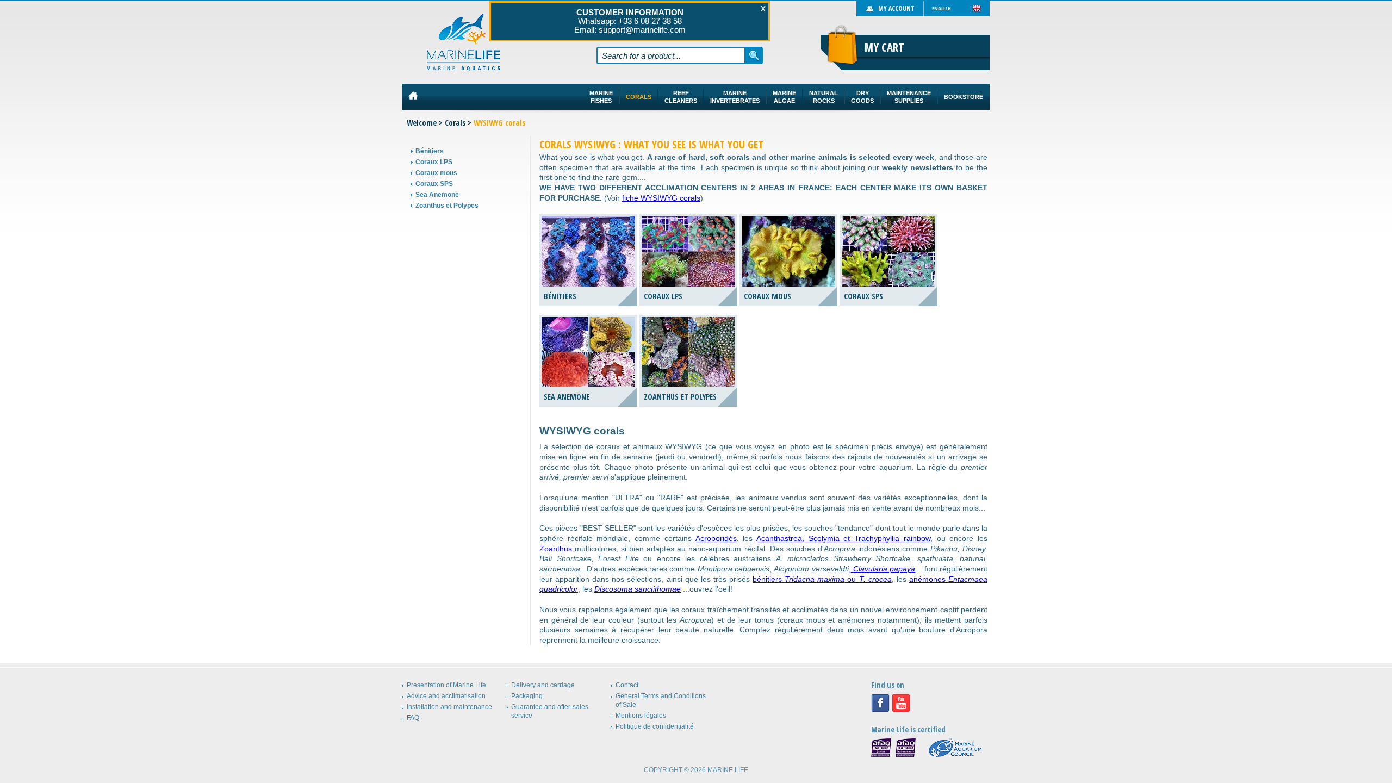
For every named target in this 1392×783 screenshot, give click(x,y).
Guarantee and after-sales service (549, 711)
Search (754, 55)
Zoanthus (555, 548)
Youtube (901, 703)
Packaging (527, 696)
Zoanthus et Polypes (446, 205)
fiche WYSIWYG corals (661, 198)
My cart (884, 47)
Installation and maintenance (449, 707)
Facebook (880, 703)
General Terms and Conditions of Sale (661, 700)
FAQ (413, 718)
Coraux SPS (434, 184)
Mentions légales (641, 715)
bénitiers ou (822, 579)
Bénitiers (429, 151)
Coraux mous (436, 173)
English (941, 8)
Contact (627, 685)
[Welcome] (463, 42)
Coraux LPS (433, 162)
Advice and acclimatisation (446, 696)
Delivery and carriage (543, 685)
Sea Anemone (437, 194)
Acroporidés (716, 538)
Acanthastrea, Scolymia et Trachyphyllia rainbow (843, 538)
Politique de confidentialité (655, 726)
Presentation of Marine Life (446, 685)
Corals (455, 122)
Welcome (422, 122)
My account (896, 8)
